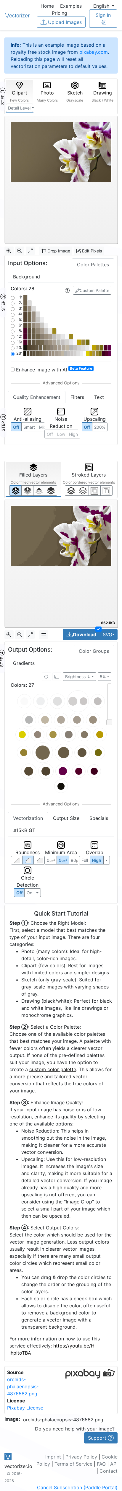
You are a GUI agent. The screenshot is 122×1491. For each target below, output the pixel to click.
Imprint (53, 1457)
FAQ (101, 1464)
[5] (83, 490)
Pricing (59, 13)
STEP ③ (3, 422)
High (73, 434)
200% (99, 427)
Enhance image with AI (53, 369)
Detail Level (19, 107)
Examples (71, 6)
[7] (71, 490)
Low (61, 434)
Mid (42, 427)
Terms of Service (73, 1464)
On (29, 892)
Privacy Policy (81, 1457)
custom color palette (52, 1069)
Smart (29, 427)
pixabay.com (93, 52)
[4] (51, 490)
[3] (106, 490)
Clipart (19, 96)
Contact (108, 1471)
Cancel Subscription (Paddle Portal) (77, 1487)
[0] (15, 490)
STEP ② (3, 302)
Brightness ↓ (78, 676)
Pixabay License (25, 1408)
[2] (95, 490)
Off (19, 892)
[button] (103, 6)
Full (84, 860)
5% (103, 676)
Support (98, 1438)
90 (76, 860)
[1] (39, 490)
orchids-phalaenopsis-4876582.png (22, 1386)
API (114, 1464)
